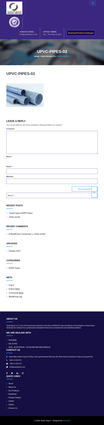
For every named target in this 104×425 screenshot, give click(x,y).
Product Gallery (14, 398)
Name (9, 156)
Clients (11, 405)
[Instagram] (23, 373)
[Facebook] (6, 373)
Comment (10, 129)
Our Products (13, 391)
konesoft (66, 421)
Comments (16, 293)
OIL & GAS (12, 344)
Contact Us (12, 408)
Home (10, 383)
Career (11, 401)
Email (9, 166)
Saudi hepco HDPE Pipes (21, 213)
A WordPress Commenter (20, 234)
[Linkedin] (17, 373)
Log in (11, 285)
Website (9, 176)
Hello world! (14, 217)
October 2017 (15, 251)
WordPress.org (15, 297)
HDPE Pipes (14, 268)
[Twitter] (12, 373)
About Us (12, 387)
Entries (14, 289)
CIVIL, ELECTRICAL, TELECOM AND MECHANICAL (29, 347)
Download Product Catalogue (81, 33)
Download (12, 394)
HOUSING (12, 340)
